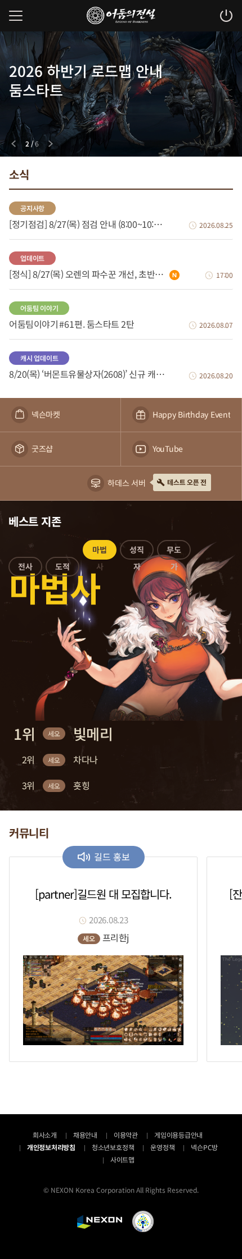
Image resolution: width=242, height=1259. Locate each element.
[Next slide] (50, 143)
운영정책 (162, 1147)
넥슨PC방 (204, 1147)
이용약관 (126, 1134)
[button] (25, 568)
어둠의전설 (121, 15)
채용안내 (85, 1134)
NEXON (99, 1222)
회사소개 (45, 1134)
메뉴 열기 (16, 15)
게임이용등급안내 (178, 1134)
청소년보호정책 (113, 1147)
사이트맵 (122, 1159)
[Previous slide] (13, 143)
